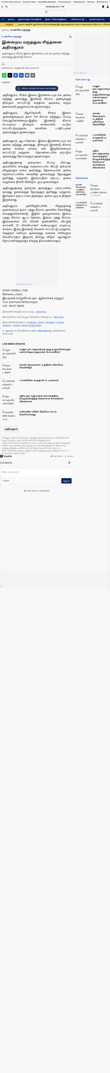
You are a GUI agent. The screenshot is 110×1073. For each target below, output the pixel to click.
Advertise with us (24, 284)
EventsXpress (102, 2)
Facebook (31, 322)
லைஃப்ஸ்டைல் (96, 20)
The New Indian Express (11, 2)
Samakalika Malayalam (47, 2)
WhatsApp (58, 317)
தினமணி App (45, 331)
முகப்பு (11, 20)
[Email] (27, 75)
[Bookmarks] (103, 6)
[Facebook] (15, 75)
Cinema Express (64, 2)
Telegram (6, 325)
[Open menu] (2, 6)
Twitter (40, 322)
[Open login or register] (107, 6)
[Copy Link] (33, 75)
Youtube (60, 322)
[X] (10, 75)
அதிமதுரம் (11, 429)
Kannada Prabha (29, 2)
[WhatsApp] (4, 75)
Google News (35, 325)
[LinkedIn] (21, 75)
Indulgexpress (79, 2)
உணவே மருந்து (11, 36)
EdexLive (91, 2)
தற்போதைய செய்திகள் (30, 20)
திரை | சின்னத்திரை (55, 20)
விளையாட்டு (77, 20)
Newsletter (41, 312)
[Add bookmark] (70, 36)
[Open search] (6, 7)
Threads (16, 325)
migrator (6, 82)
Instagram (50, 322)
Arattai (24, 325)
